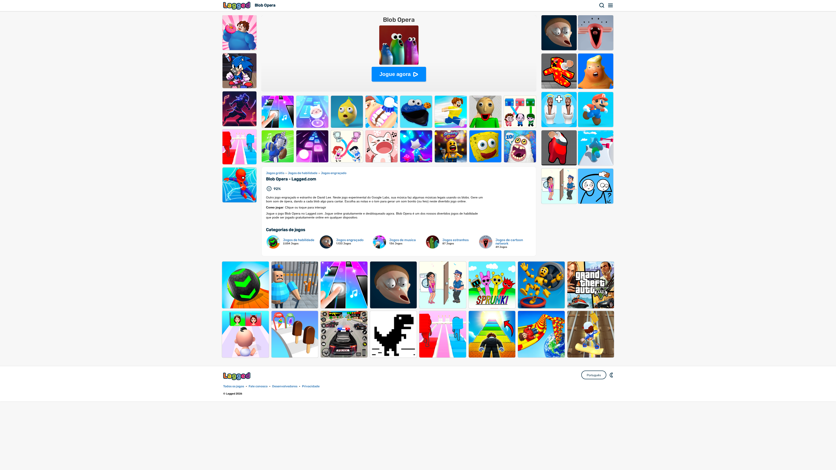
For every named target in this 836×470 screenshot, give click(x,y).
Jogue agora (395, 74)
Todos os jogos (233, 386)
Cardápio (610, 5)
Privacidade (311, 386)
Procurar (602, 5)
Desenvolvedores (284, 386)
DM (611, 375)
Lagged (237, 5)
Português (594, 375)
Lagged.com (237, 376)
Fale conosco (258, 386)
